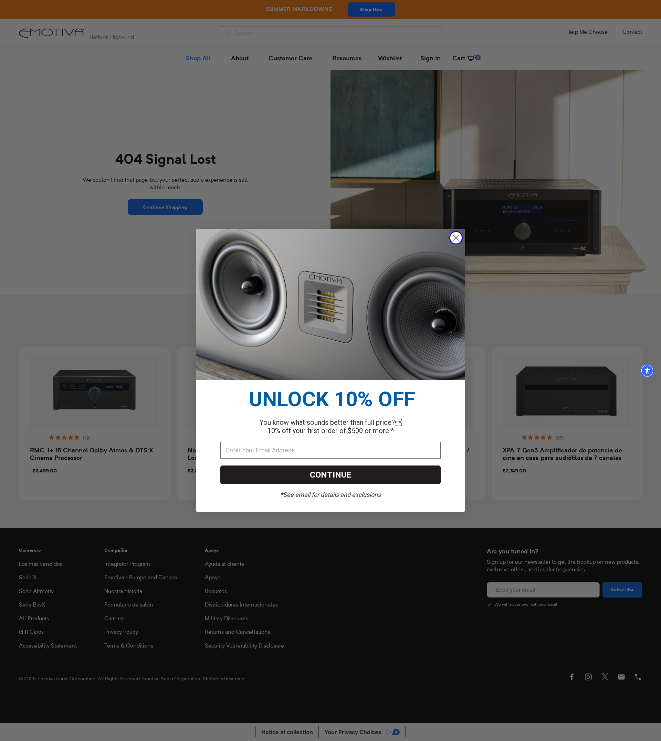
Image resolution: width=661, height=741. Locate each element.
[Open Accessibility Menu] (647, 371)
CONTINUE (330, 475)
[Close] (456, 238)
